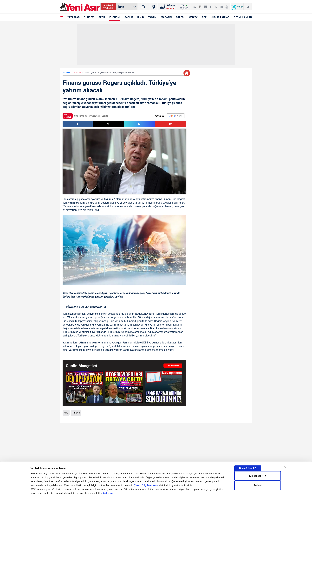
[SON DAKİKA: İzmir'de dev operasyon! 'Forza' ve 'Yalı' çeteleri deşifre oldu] (84, 387)
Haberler (66, 72)
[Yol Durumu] (153, 6)
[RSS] (195, 5)
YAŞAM (152, 17)
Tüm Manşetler (173, 365)
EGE (204, 17)
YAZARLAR (73, 17)
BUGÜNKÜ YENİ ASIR (108, 6)
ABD (135, 199)
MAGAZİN (166, 17)
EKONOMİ (114, 17)
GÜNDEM (89, 17)
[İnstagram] (221, 5)
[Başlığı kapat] (285, 466)
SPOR (101, 17)
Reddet (258, 485)
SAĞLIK (128, 17)
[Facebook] (210, 5)
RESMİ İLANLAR (243, 17)
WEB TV (193, 17)
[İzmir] (143, 6)
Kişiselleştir (255, 475)
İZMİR (140, 17)
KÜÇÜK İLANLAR (220, 17)
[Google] (175, 115)
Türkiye (67, 202)
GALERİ (180, 17)
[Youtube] (227, 5)
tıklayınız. (109, 493)
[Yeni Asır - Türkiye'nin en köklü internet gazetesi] (80, 7)
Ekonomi (77, 72)
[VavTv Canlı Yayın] (237, 6)
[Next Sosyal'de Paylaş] (205, 5)
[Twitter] (215, 5)
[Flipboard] (200, 5)
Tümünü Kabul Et (248, 468)
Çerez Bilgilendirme (146, 485)
